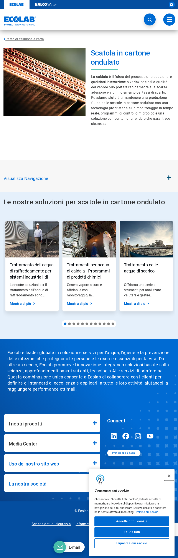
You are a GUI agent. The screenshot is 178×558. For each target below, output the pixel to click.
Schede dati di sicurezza (51, 524)
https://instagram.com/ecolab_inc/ (138, 436)
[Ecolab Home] (18, 20)
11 (108, 324)
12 (113, 324)
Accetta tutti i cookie (131, 521)
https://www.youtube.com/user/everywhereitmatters (150, 436)
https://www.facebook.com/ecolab (126, 436)
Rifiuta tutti (132, 532)
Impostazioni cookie (131, 543)
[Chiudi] (169, 476)
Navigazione (25, 178)
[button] (150, 19)
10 (104, 324)
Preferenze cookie (124, 453)
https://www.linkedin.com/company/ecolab (113, 436)
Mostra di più (20, 304)
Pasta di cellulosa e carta (24, 39)
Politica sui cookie (147, 512)
